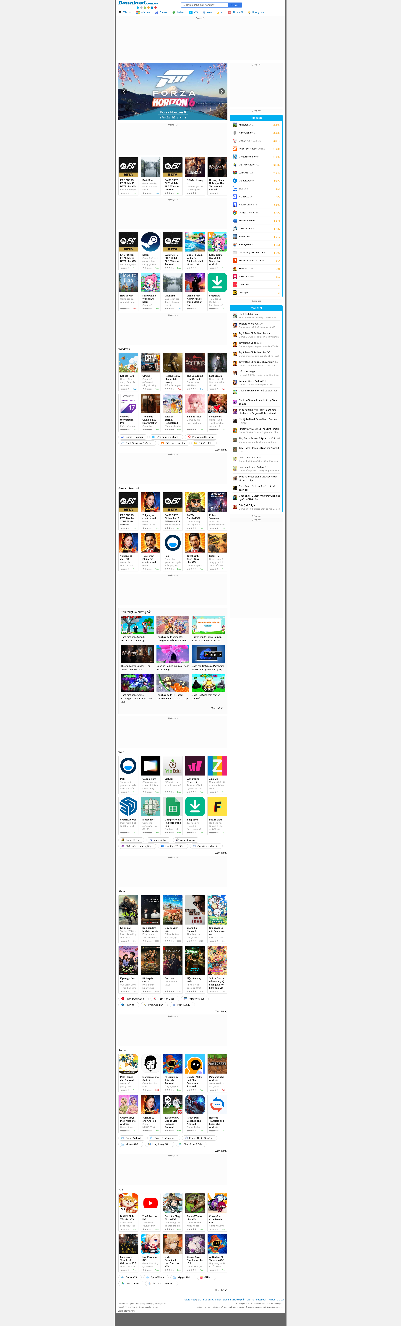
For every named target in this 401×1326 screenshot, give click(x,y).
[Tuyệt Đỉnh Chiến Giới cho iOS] (235, 354)
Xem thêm (220, 449)
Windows (124, 349)
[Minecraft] (235, 125)
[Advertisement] (200, 42)
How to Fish (245, 236)
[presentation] (124, 91)
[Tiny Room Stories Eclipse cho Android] (235, 449)
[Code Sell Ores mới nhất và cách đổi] (235, 392)
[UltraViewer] (235, 180)
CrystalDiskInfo (248, 156)
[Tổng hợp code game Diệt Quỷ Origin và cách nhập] (235, 478)
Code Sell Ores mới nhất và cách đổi (258, 390)
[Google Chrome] (235, 212)
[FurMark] (235, 268)
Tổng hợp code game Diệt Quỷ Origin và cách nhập (258, 478)
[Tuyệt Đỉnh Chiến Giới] (235, 344)
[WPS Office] (235, 284)
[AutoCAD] (235, 276)
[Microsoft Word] (235, 220)
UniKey (250, 141)
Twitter (271, 1299)
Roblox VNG (248, 204)
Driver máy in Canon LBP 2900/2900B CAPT (252, 253)
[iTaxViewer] (235, 228)
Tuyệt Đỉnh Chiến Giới (250, 342)
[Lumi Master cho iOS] (235, 459)
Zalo (243, 188)
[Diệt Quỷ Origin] (235, 507)
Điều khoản (215, 1299)
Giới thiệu (202, 1299)
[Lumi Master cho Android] (235, 468)
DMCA (280, 1299)
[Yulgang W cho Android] (235, 382)
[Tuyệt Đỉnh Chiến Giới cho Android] (235, 363)
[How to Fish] (235, 236)
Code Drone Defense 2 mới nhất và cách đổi (257, 488)
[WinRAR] (235, 172)
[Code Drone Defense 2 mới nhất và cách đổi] (235, 488)
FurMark (246, 268)
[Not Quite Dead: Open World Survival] (235, 421)
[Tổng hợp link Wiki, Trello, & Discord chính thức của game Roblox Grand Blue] (235, 411)
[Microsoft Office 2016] (235, 260)
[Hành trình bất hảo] (235, 316)
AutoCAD (246, 276)
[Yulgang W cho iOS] (235, 325)
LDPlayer (243, 292)
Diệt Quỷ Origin (247, 505)
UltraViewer (247, 180)
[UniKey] (235, 141)
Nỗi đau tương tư (247, 371)
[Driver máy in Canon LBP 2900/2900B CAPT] (235, 252)
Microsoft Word (250, 221)
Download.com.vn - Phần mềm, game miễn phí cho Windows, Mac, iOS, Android (138, 5)
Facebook (261, 1299)
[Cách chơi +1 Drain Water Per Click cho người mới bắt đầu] (235, 497)
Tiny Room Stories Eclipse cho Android (259, 450)
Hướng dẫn (239, 1299)
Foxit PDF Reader (252, 148)
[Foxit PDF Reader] (235, 149)
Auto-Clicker (247, 132)
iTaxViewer (246, 228)
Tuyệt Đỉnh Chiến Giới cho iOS (254, 352)
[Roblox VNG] (235, 204)
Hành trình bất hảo (248, 314)
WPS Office (245, 284)
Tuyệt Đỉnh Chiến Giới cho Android (258, 362)
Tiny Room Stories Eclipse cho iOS (259, 438)
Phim (121, 891)
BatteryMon (247, 244)
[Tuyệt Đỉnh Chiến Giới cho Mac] (235, 335)
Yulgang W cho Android (252, 381)
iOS (120, 1189)
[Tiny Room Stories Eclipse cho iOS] (235, 440)
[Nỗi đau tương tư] (235, 373)
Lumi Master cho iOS (250, 457)
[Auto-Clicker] (235, 133)
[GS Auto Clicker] (235, 164)
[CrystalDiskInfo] (235, 157)
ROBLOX (246, 196)
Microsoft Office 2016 (252, 261)
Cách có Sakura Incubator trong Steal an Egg (258, 402)
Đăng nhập (190, 1299)
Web (121, 752)
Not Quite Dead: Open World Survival (258, 421)
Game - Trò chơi (128, 488)
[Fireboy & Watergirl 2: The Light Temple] (235, 430)
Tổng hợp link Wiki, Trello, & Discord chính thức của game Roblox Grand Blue (257, 411)
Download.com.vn (260, 1304)
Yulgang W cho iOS (251, 323)
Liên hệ (250, 1299)
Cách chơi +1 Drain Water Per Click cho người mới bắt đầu (259, 497)
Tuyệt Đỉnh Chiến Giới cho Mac (255, 333)
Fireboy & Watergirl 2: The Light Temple (259, 428)
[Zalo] (235, 188)
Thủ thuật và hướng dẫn (136, 612)
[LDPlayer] (235, 292)
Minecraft (246, 124)
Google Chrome (249, 212)
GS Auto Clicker (249, 164)
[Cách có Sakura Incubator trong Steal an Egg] (235, 402)
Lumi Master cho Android (253, 467)
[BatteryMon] (235, 244)
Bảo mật (227, 1299)
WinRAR (246, 172)
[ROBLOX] (235, 196)
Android (123, 1050)
